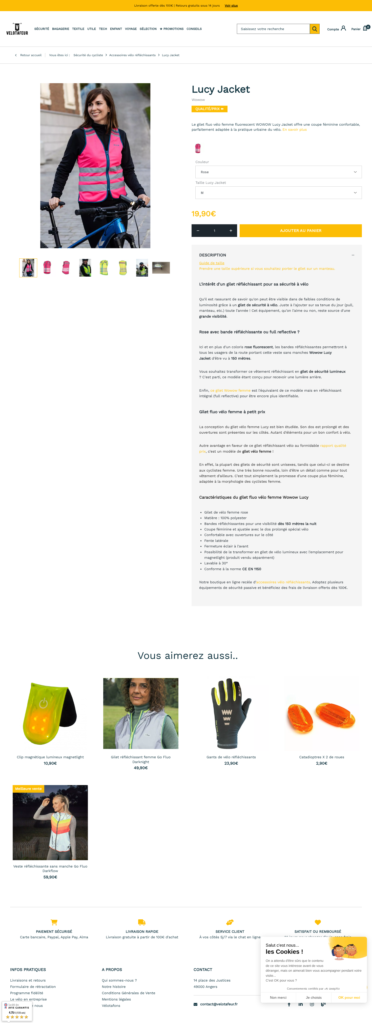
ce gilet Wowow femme (230, 391)
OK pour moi (349, 997)
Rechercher (314, 29)
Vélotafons (111, 1006)
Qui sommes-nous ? (119, 980)
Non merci (278, 997)
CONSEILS (194, 29)
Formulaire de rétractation (33, 987)
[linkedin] (300, 1004)
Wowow (198, 100)
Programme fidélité (26, 993)
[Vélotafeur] (17, 29)
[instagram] (312, 1004)
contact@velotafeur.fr (219, 1004)
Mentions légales (116, 999)
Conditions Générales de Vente (128, 993)
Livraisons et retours (28, 980)
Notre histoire (114, 987)
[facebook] (289, 1004)
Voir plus (231, 5)
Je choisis (314, 997)
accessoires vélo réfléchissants (283, 582)
